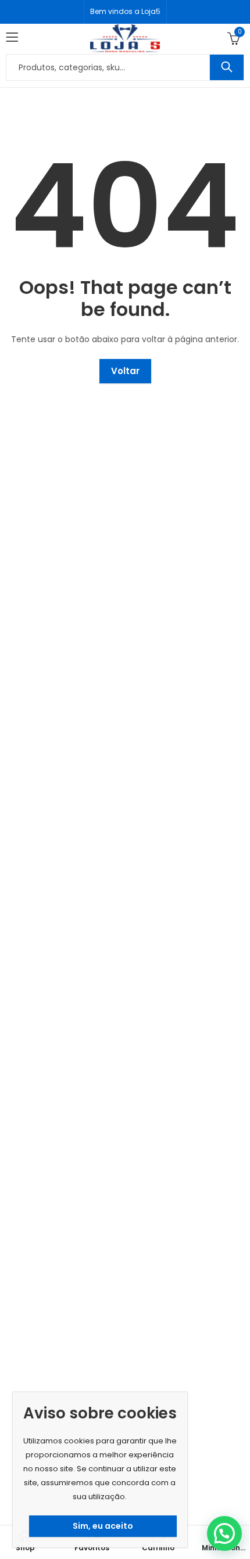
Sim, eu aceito (103, 1526)
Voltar (125, 371)
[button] (224, 1533)
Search (227, 67)
